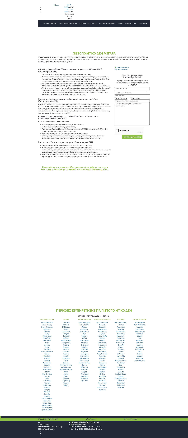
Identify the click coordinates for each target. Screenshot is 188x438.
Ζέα (120, 365)
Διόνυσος (47, 381)
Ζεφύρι (139, 336)
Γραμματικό (102, 329)
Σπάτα (102, 374)
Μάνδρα (139, 345)
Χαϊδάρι (139, 354)
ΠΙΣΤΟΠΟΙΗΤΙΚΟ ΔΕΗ (50, 23)
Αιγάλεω (140, 327)
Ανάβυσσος (84, 329)
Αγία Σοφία (121, 363)
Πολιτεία (47, 383)
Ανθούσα (47, 332)
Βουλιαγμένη (84, 340)
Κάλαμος (102, 358)
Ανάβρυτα (47, 329)
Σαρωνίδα (84, 381)
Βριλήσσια (47, 340)
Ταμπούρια (120, 383)
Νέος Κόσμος (84, 361)
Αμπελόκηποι (66, 367)
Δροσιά (47, 345)
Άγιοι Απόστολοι (102, 323)
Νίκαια (120, 347)
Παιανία (102, 338)
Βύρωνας (66, 363)
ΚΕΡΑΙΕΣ (120, 23)
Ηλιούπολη (84, 345)
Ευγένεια (121, 381)
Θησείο (66, 356)
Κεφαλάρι (47, 356)
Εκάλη (47, 347)
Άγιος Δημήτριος (84, 323)
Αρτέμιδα (102, 376)
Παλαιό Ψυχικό (47, 399)
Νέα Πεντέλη (47, 374)
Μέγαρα (139, 356)
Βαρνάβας (47, 338)
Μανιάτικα (120, 385)
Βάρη (84, 334)
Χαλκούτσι (102, 345)
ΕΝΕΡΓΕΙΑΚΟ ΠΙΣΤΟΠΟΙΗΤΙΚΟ (68, 23)
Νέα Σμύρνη (84, 356)
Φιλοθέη (47, 392)
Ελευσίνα (139, 334)
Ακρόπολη (66, 381)
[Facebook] (42, 431)
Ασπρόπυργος (140, 332)
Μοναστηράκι (66, 340)
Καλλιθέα (84, 349)
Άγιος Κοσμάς (84, 325)
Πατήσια (66, 334)
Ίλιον (139, 338)
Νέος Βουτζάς (102, 354)
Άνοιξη (47, 334)
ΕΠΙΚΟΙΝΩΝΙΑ (143, 23)
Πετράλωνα (66, 332)
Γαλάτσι (66, 383)
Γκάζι (66, 376)
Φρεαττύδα (121, 356)
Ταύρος (84, 372)
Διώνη (47, 343)
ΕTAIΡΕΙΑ (128, 23)
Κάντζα (102, 361)
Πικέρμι (102, 372)
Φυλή (139, 352)
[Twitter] (42, 433)
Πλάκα (66, 329)
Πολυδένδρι (102, 343)
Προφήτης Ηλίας (121, 378)
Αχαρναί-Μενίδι (47, 410)
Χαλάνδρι (47, 394)
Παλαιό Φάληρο (84, 363)
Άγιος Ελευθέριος (66, 369)
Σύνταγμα (66, 323)
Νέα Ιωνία (47, 401)
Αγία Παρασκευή (47, 323)
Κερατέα (102, 349)
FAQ (135, 23)
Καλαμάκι (84, 378)
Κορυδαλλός (120, 340)
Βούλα (84, 338)
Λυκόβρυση (47, 363)
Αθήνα (66, 372)
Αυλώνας (102, 325)
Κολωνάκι (66, 352)
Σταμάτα (47, 387)
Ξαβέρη (120, 376)
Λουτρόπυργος (139, 361)
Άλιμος (84, 327)
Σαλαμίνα (120, 354)
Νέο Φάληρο (84, 358)
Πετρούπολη (139, 349)
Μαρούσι (47, 365)
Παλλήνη (102, 340)
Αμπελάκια (121, 327)
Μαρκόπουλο (102, 336)
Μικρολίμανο (120, 343)
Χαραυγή (121, 358)
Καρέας (66, 354)
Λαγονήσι (84, 352)
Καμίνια (120, 369)
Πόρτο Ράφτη (102, 387)
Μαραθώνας (102, 367)
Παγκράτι (66, 336)
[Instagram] (42, 436)
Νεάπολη (121, 345)
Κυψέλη (66, 345)
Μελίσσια (47, 367)
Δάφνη (66, 385)
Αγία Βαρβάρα (140, 323)
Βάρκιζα (84, 336)
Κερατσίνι (120, 338)
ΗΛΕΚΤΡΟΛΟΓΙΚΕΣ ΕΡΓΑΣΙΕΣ (88, 23)
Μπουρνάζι (140, 347)
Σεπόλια (66, 325)
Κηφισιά (47, 358)
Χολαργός (102, 347)
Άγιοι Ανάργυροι (139, 325)
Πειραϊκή (121, 349)
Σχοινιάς (102, 390)
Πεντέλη (47, 376)
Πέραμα (120, 352)
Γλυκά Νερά (102, 383)
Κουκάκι (66, 347)
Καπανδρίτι (102, 332)
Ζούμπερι (102, 356)
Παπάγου (47, 372)
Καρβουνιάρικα (120, 374)
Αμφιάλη (121, 329)
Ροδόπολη (47, 385)
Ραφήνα (102, 369)
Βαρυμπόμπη (47, 336)
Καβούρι (84, 347)
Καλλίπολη (121, 334)
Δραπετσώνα (120, 332)
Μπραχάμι (84, 354)
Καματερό (139, 340)
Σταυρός (47, 390)
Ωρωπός (47, 396)
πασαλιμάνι (121, 367)
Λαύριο (102, 365)
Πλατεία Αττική (66, 365)
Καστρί (47, 354)
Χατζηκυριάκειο (120, 361)
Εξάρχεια (66, 378)
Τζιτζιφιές (84, 374)
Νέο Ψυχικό (47, 369)
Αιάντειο (121, 325)
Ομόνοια (66, 338)
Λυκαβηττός (66, 343)
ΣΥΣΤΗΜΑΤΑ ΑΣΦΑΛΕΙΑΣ (107, 23)
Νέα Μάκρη (102, 352)
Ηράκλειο (47, 349)
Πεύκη (47, 378)
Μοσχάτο (84, 369)
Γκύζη (66, 361)
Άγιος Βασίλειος (121, 323)
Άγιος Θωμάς (47, 325)
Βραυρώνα (102, 363)
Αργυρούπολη (84, 332)
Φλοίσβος (84, 376)
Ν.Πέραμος (140, 358)
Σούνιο (84, 365)
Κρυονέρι (47, 361)
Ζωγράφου (66, 358)
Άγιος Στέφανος (47, 327)
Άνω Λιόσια (140, 329)
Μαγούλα (139, 343)
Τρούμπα (121, 372)
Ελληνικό (84, 367)
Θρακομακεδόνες (47, 352)
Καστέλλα (120, 336)
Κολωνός (66, 349)
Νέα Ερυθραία (47, 405)
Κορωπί (102, 334)
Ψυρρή (66, 374)
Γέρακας (102, 327)
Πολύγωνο (66, 327)
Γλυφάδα (84, 343)
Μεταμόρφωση (47, 407)
